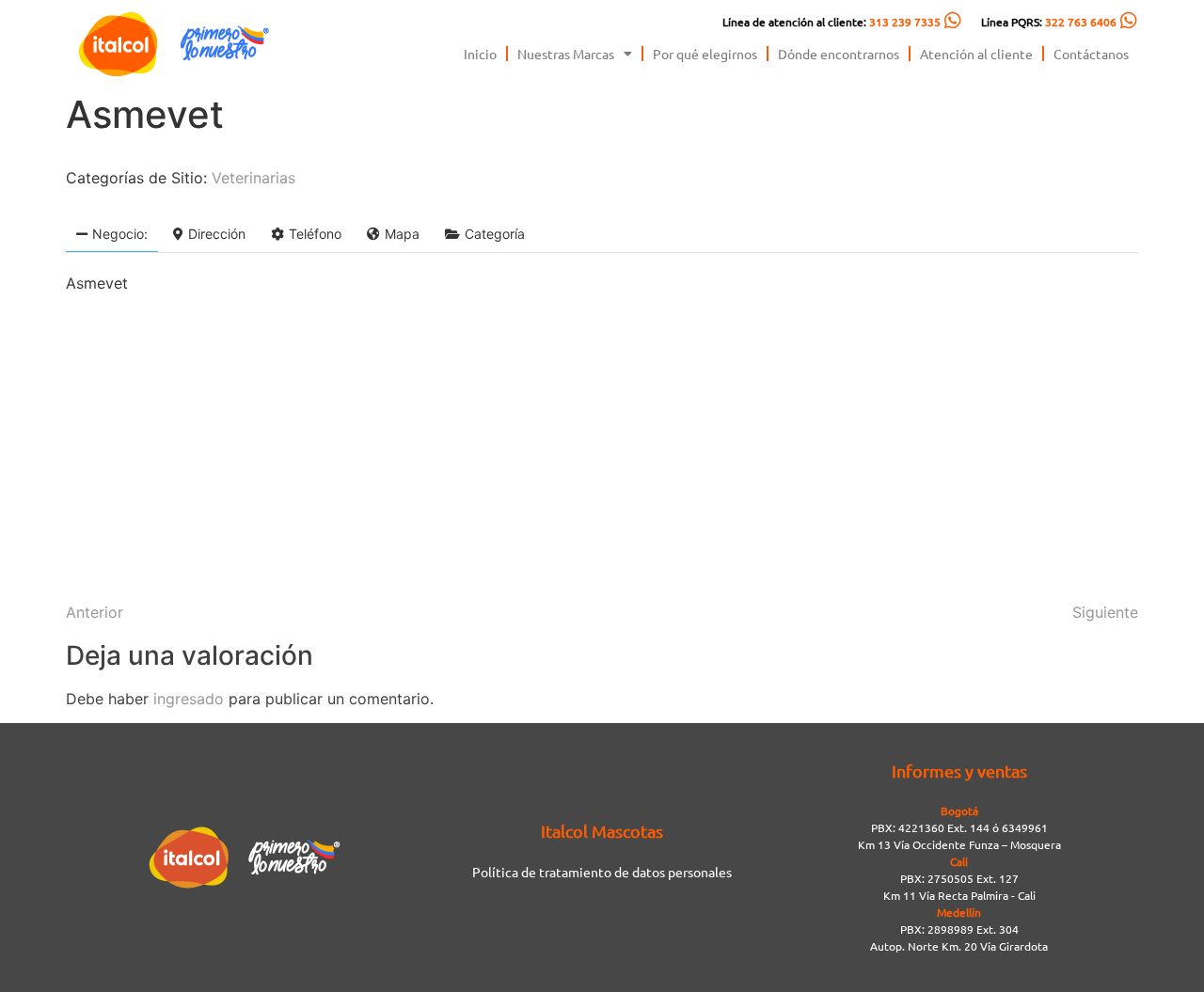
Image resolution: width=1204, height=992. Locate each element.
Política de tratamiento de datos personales (602, 871)
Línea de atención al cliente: (831, 21)
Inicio (480, 53)
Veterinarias (253, 177)
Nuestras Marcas (565, 53)
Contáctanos (1091, 53)
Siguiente (1105, 612)
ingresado (188, 698)
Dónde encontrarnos (838, 53)
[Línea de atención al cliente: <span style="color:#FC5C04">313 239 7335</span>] (952, 20)
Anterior (94, 612)
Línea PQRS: (1049, 21)
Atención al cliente (976, 53)
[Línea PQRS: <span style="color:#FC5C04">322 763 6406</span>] (1128, 20)
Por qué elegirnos (705, 53)
